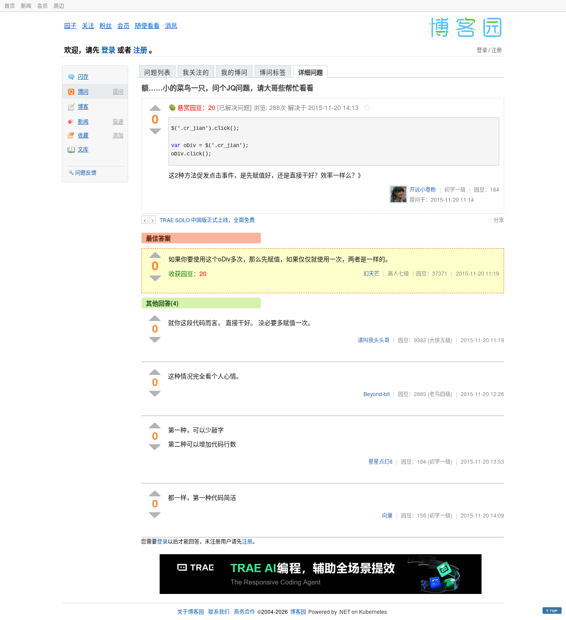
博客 (83, 106)
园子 (70, 25)
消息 (171, 25)
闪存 (83, 76)
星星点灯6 (380, 461)
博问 (83, 91)
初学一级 (455, 189)
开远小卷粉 (422, 189)
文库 (83, 149)
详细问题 (310, 72)
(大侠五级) (440, 340)
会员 (42, 5)
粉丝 (105, 25)
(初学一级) (440, 461)
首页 (9, 5)
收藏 (83, 135)
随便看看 (147, 25)
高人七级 (398, 273)
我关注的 (196, 72)
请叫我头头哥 (374, 340)
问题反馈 (85, 172)
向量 (387, 515)
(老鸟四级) (440, 393)
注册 (140, 50)
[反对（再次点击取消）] (155, 131)
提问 (118, 91)
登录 (108, 50)
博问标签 (273, 72)
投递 (118, 121)
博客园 (298, 611)
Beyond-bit (376, 393)
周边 (59, 5)
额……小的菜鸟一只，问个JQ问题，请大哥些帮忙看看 (228, 88)
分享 (498, 219)
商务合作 (244, 611)
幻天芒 (371, 273)
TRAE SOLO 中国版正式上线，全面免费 (207, 219)
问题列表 (157, 72)
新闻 (26, 5)
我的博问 (234, 72)
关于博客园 (190, 611)
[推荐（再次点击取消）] (155, 108)
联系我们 (218, 611)
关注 (88, 25)
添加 (118, 135)
